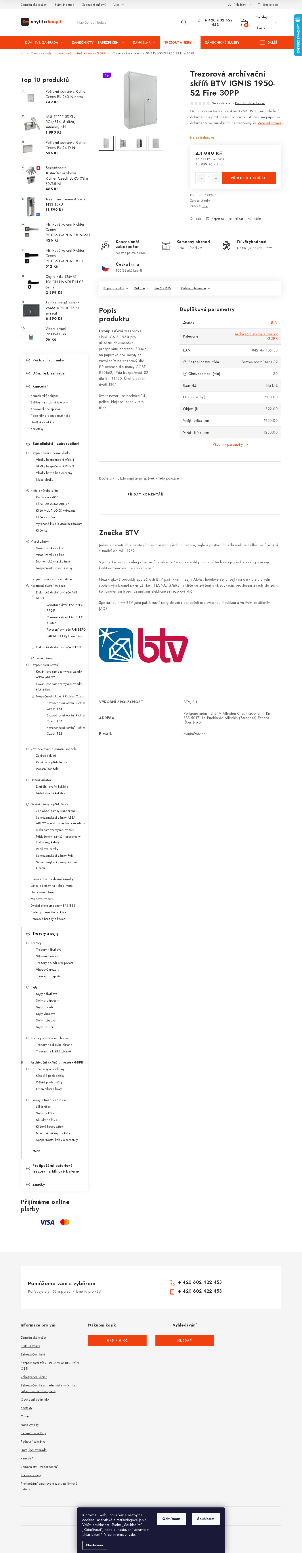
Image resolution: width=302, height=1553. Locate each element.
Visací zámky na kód (50, 555)
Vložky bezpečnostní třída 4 (55, 459)
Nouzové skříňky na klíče (53, 1133)
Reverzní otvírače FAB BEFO (66, 629)
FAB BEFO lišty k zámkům (64, 636)
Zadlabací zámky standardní (55, 811)
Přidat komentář (145, 494)
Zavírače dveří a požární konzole (53, 749)
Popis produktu (113, 288)
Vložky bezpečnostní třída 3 (55, 466)
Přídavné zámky (42, 658)
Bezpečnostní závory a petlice (51, 579)
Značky (38, 1184)
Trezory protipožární (50, 976)
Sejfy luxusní (44, 1027)
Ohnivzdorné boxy (49, 1089)
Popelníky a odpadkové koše (50, 415)
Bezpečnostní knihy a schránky (57, 1140)
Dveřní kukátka (41, 780)
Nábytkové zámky (43, 892)
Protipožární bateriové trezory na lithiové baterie (55, 1168)
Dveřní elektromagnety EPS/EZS (53, 905)
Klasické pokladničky (50, 1075)
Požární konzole (47, 769)
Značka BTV (163, 288)
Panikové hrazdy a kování (48, 919)
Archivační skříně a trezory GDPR (57, 1062)
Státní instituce (64, 4)
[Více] (268, 42)
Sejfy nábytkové (46, 994)
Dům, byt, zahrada (48, 373)
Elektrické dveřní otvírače (48, 586)
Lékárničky (43, 1106)
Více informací (269, 123)
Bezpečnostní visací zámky (54, 568)
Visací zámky (40, 541)
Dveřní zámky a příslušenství (50, 804)
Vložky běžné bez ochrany (54, 473)
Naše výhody (30, 1424)
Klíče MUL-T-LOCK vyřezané (56, 510)
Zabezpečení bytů (94, 4)
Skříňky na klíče (46, 1120)
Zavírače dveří (46, 755)
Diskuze (139, 288)
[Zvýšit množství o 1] (216, 178)
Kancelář (40, 386)
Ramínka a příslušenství (52, 762)
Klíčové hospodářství (50, 1126)
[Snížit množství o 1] (201, 178)
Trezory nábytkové (48, 949)
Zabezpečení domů (34, 1377)
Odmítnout (171, 1518)
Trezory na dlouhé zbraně (54, 1044)
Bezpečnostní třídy (33, 1433)
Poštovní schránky (48, 360)
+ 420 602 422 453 (218, 22)
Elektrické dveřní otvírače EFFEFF (59, 647)
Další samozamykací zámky (55, 830)
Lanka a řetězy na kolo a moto (52, 885)
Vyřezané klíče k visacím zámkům (59, 524)
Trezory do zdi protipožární (55, 963)
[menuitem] (44, 42)
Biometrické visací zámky (53, 561)
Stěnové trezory (47, 956)
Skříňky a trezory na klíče (48, 1100)
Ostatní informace (193, 288)
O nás (25, 1416)
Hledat (184, 22)
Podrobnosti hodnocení (250, 103)
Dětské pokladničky (49, 1082)
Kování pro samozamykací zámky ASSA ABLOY (59, 674)
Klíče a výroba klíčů (44, 490)
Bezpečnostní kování (45, 665)
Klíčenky (41, 530)
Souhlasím (205, 1518)
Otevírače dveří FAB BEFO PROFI (65, 608)
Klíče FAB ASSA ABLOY (52, 504)
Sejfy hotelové (45, 1020)
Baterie (35, 1151)
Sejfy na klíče (45, 1113)
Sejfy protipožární (48, 1000)
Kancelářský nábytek (44, 396)
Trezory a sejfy (45, 933)
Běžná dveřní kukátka (50, 793)
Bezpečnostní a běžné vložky (50, 453)
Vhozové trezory (47, 969)
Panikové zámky (47, 849)
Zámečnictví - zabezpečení (55, 443)
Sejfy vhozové (45, 1014)
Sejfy (34, 987)
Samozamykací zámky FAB (54, 855)
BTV (205, 206)
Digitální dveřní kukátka (52, 786)
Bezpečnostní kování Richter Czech (60, 696)
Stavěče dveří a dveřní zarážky (52, 879)
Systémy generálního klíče (49, 912)
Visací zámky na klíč (50, 548)
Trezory (36, 943)
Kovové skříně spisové (46, 409)
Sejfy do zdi (44, 1007)
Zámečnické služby (34, 4)
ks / (117, 1340)
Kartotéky (37, 429)
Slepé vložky (44, 479)
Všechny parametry (228, 444)
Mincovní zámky (42, 899)
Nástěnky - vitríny (42, 422)
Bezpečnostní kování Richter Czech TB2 (66, 731)
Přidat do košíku (249, 178)
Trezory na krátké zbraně (53, 1051)
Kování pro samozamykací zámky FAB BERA (59, 687)
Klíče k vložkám (46, 517)
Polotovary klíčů (47, 497)
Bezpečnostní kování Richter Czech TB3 (66, 718)
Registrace (270, 4)
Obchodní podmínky (35, 1399)
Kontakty (26, 1408)
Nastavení (94, 1545)
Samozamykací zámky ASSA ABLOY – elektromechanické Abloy (60, 820)
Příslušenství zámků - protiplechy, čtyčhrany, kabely (58, 839)
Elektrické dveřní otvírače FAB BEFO (56, 595)
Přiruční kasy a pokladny (47, 1069)
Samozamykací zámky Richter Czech (56, 865)
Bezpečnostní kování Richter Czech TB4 (66, 706)
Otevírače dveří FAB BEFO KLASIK (65, 620)
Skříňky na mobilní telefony (49, 402)
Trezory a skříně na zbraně (49, 1038)
